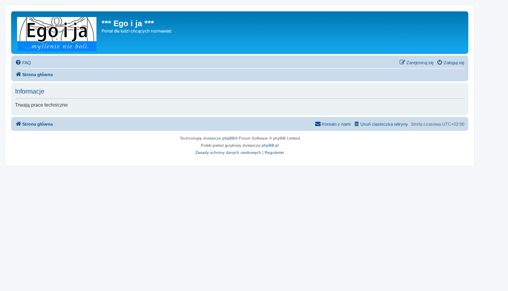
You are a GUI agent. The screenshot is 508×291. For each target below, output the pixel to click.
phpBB (228, 138)
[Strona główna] (57, 32)
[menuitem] (23, 62)
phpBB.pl (270, 145)
